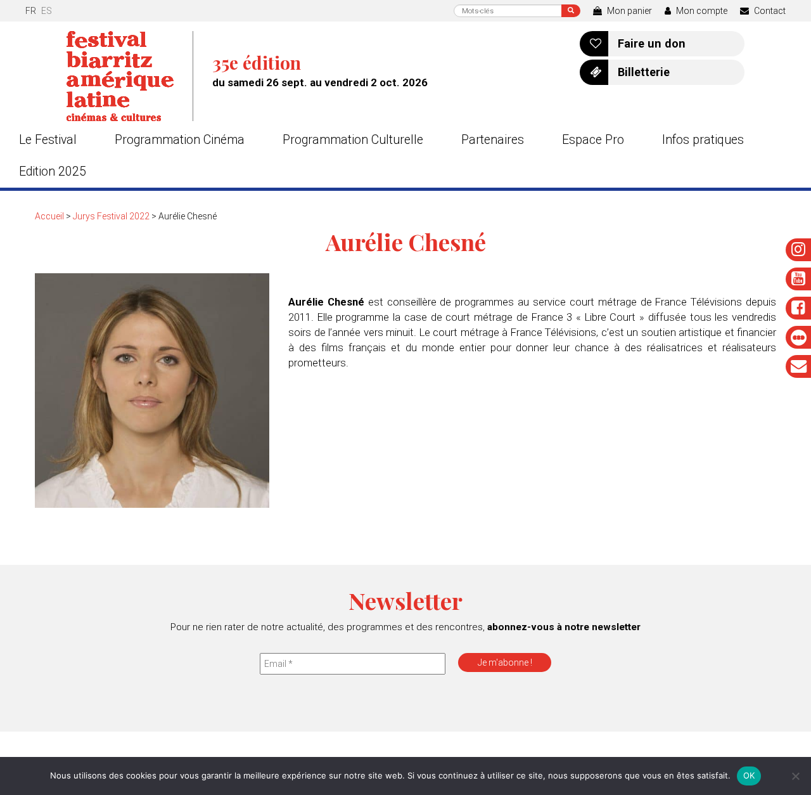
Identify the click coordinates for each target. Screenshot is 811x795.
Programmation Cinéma (180, 139)
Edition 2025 (52, 171)
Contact (769, 11)
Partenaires (492, 139)
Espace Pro (593, 139)
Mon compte (700, 11)
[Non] (795, 776)
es (46, 11)
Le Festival (48, 139)
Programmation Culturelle (353, 139)
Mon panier (628, 11)
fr (30, 11)
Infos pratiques (703, 139)
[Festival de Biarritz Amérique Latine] (130, 76)
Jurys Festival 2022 (111, 216)
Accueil (49, 216)
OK (749, 775)
